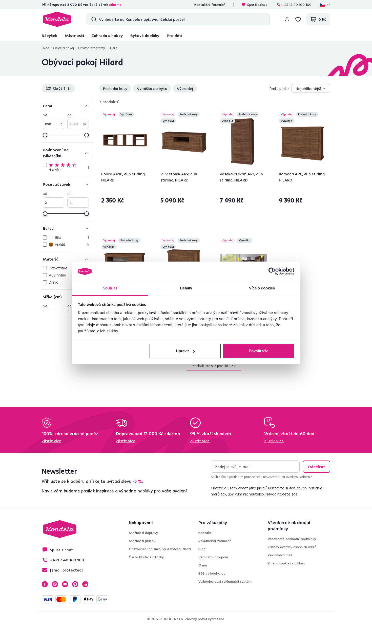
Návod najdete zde (281, 493)
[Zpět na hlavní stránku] (57, 19)
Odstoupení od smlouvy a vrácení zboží (160, 549)
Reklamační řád (280, 555)
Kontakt (205, 532)
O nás (203, 565)
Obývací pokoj (63, 48)
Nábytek (49, 35)
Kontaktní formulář (209, 5)
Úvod (45, 48)
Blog (201, 549)
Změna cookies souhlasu (286, 563)
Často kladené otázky (146, 557)
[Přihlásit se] (287, 19)
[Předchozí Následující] (125, 141)
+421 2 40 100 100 (297, 5)
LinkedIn (85, 584)
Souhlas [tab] (110, 288)
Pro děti (174, 35)
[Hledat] (93, 19)
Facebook (45, 584)
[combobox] (310, 88)
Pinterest (75, 584)
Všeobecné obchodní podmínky (292, 539)
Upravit (182, 351)
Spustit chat (257, 5)
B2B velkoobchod (211, 573)
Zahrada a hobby (107, 35)
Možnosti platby (142, 541)
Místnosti (74, 35)
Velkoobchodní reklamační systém (225, 581)
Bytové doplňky (144, 35)
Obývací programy (91, 48)
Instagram (55, 584)
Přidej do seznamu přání (145, 115)
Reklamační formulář (214, 541)
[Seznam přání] (298, 19)
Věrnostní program (213, 557)
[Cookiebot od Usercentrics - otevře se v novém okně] (272, 271)
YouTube (65, 584)
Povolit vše (258, 351)
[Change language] (325, 5)
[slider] (45, 135)
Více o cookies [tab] (262, 288)
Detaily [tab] (186, 288)
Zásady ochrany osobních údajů (292, 547)
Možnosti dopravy (143, 532)
